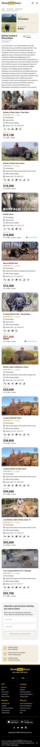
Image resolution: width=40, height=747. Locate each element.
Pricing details (5, 41)
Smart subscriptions (26, 703)
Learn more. (14, 745)
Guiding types (24, 696)
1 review (17, 115)
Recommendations (26, 706)
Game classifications (26, 694)
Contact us (5, 694)
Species (22, 689)
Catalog (4, 706)
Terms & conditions (7, 708)
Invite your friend (25, 708)
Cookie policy (6, 712)
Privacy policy (6, 710)
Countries (23, 687)
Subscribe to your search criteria (20, 634)
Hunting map (5, 703)
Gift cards (23, 710)
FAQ (21, 712)
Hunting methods (25, 692)
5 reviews (17, 266)
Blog (3, 689)
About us (4, 687)
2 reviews (17, 166)
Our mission (5, 692)
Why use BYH (6, 696)
